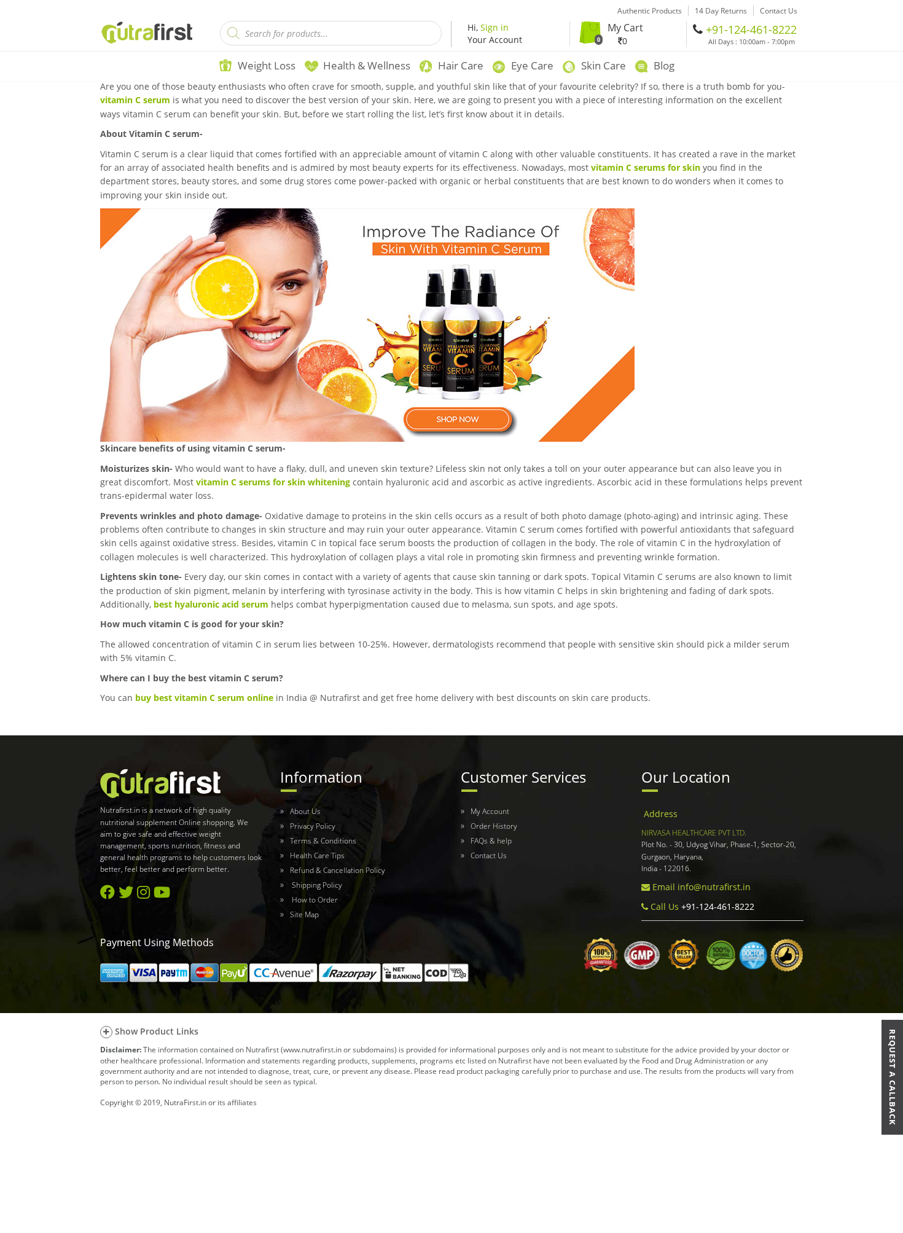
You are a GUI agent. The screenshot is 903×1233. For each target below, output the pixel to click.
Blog (664, 65)
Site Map (304, 914)
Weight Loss (266, 65)
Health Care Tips (317, 855)
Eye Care (532, 65)
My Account (490, 811)
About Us (305, 811)
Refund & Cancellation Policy (337, 870)
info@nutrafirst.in (714, 887)
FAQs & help (491, 841)
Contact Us (489, 855)
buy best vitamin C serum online (204, 697)
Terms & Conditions (323, 841)
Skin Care (603, 65)
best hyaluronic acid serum (211, 604)
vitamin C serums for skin (645, 167)
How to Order (314, 899)
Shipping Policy (316, 885)
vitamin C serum (135, 100)
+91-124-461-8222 (751, 29)
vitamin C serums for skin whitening (273, 482)
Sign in (494, 27)
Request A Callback (892, 1077)
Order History (494, 826)
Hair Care (460, 65)
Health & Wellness (366, 65)
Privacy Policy (312, 826)
